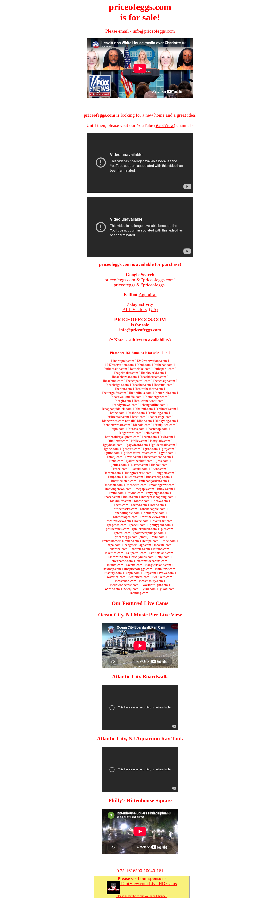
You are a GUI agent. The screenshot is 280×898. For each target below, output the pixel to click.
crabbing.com (158, 413)
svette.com (134, 565)
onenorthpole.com (127, 513)
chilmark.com (166, 409)
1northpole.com (123, 361)
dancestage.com (160, 417)
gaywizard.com (137, 445)
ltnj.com (115, 477)
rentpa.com (150, 541)
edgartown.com (130, 433)
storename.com (122, 561)
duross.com (137, 429)
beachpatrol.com (138, 381)
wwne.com (112, 589)
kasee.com (120, 469)
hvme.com (133, 457)
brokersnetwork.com (149, 401)
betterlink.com (166, 393)
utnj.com (150, 573)
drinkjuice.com (164, 425)
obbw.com (142, 501)
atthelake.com (140, 369)
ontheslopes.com (125, 517)
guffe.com (113, 453)
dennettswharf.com (117, 425)
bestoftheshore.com (149, 389)
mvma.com (135, 493)
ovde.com (142, 521)
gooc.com (112, 449)
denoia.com (142, 425)
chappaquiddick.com (117, 409)
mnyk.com (165, 489)
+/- (166, 353)
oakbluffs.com (121, 501)
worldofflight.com (155, 585)
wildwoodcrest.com (124, 585)
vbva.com (167, 573)
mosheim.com (136, 485)
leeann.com (113, 473)
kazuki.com (140, 469)
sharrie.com (163, 545)
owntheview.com (153, 517)
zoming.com (139, 593)
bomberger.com (156, 397)
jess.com (163, 461)
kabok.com (159, 465)
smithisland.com (161, 553)
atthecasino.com (116, 369)
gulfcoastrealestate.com (140, 453)
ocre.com (157, 505)
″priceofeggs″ (153, 284)
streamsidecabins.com (152, 561)
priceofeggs (124, 284)
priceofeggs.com (120, 279)
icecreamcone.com (158, 457)
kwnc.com (159, 469)
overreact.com (162, 521)
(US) (153, 309)
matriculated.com (124, 481)
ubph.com (133, 573)
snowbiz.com (119, 557)
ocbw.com (161, 501)
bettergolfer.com (114, 393)
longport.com (165, 473)
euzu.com (150, 437)
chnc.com (118, 413)
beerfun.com (163, 385)
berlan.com (124, 389)
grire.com (151, 449)
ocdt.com (121, 505)
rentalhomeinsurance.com (121, 541)
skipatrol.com (136, 553)
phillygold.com (160, 525)
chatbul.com (144, 409)
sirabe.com (161, 549)
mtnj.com (117, 493)
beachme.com (113, 381)
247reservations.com (152, 361)
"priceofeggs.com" (158, 279)
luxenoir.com (134, 477)
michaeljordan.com (153, 481)
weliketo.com (163, 577)
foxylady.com (160, 441)
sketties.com (114, 553)
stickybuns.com (143, 557)
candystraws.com (125, 405)
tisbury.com (114, 573)
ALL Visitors (134, 309)
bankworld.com (153, 373)
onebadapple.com (153, 509)
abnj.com (144, 365)
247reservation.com (120, 365)
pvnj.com (158, 537)
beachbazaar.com (125, 377)
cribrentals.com (118, 417)
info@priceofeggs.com (140, 330)
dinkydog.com (166, 421)
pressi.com (122, 533)
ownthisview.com (119, 521)
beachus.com (142, 385)
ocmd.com (139, 505)
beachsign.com (164, 381)
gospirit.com (131, 449)
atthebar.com (164, 365)
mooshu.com (114, 485)
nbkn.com (131, 497)
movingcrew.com (162, 485)
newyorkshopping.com (158, 497)
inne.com (116, 461)
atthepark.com (164, 369)
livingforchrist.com (138, 473)
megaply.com (145, 489)
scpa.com (114, 545)
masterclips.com (158, 477)
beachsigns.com (118, 385)
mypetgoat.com (158, 493)
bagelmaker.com (126, 373)
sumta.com (115, 565)
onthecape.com (154, 513)
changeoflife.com (154, 405)
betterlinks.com (141, 393)
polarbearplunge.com (149, 533)
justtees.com (139, 465)
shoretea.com (141, 549)
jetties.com (119, 465)
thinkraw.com (165, 569)
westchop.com (126, 581)
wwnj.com (131, 589)
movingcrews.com (118, 489)
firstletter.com (118, 441)
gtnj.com (168, 449)
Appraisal (148, 294)
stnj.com (164, 557)
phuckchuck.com (145, 529)
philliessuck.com (117, 529)
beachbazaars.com (153, 377)
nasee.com (113, 497)
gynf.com (167, 453)
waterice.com (116, 577)
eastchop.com (158, 429)
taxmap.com (112, 569)
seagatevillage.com (138, 545)
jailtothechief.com (139, 461)
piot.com (167, 529)
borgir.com (123, 401)
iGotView (165, 125)
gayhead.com (113, 445)
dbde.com (145, 421)
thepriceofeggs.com (138, 569)
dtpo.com (118, 429)
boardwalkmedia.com (127, 397)
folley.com (139, 441)
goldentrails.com (163, 445)
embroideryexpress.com (122, 437)
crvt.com (139, 417)
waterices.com (139, 577)
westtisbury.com (151, 581)
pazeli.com (138, 525)
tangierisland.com (158, 565)
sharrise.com (118, 549)
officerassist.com (125, 509)
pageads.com (117, 525)
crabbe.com (137, 413)
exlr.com (167, 437)
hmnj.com (115, 457)
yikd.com (149, 589)
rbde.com (169, 541)
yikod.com (167, 589)
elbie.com (152, 433)
